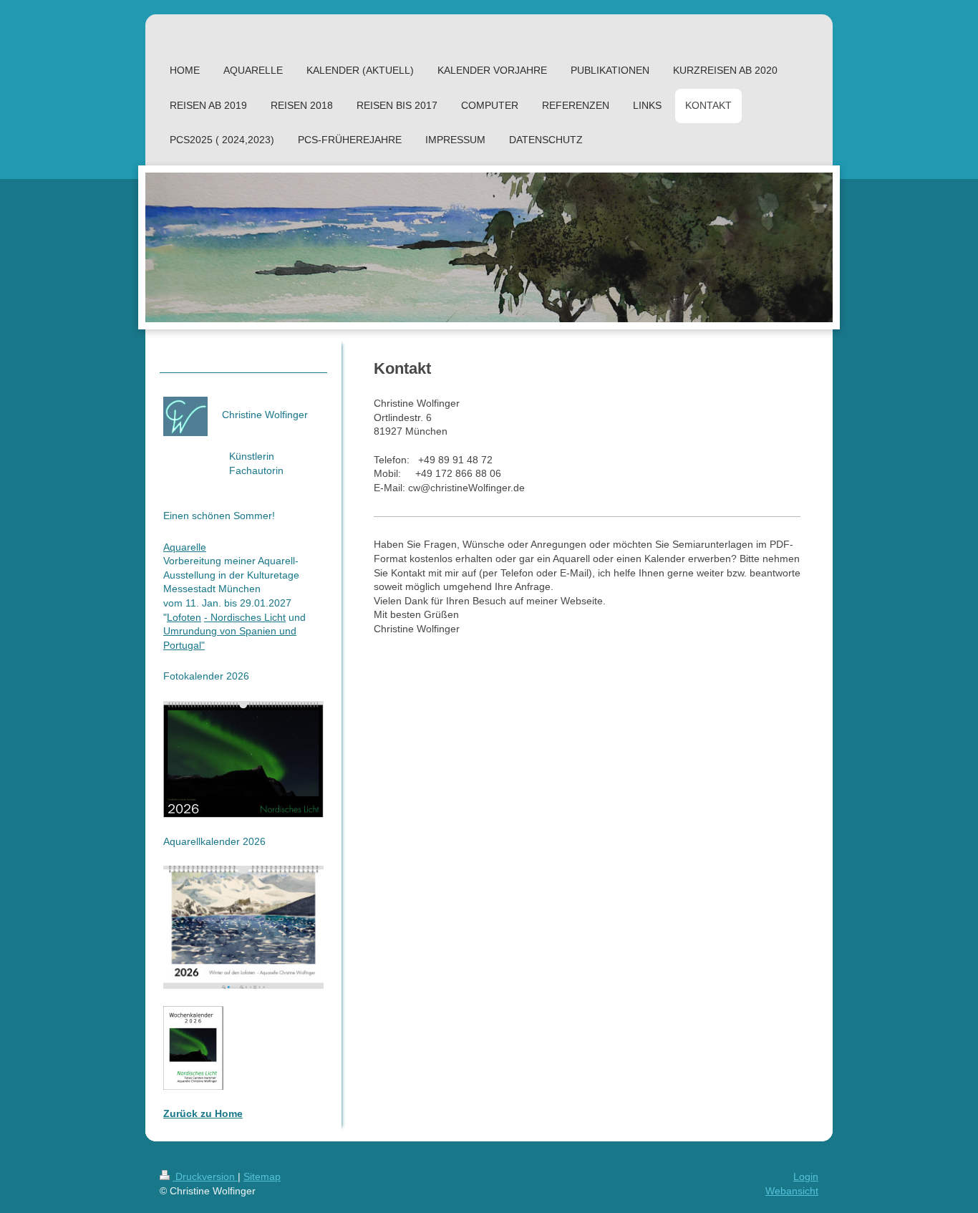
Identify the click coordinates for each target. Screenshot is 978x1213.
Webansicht (791, 1191)
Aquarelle (184, 547)
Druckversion (205, 1176)
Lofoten (184, 617)
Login (805, 1176)
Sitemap (262, 1176)
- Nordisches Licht (245, 617)
